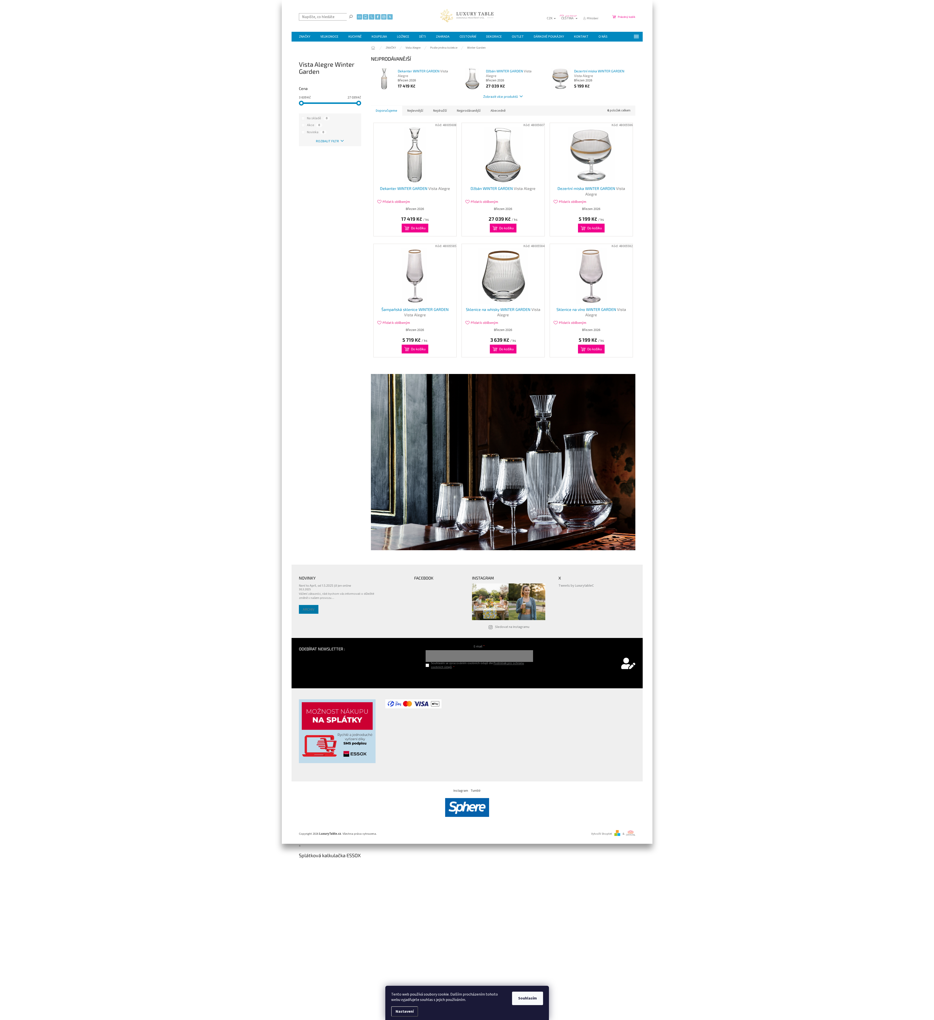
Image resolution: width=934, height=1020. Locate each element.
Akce (313, 125)
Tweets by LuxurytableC (576, 585)
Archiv (309, 609)
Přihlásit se (479, 677)
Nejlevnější (415, 110)
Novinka (315, 132)
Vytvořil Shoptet (601, 834)
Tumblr (476, 790)
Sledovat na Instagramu (512, 627)
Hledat (351, 16)
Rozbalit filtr (327, 141)
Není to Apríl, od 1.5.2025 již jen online (325, 585)
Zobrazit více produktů (500, 96)
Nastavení (405, 1011)
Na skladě (317, 118)
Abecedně (498, 110)
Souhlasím (527, 998)
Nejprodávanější (469, 110)
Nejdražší (440, 110)
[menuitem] (304, 37)
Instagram (460, 790)
